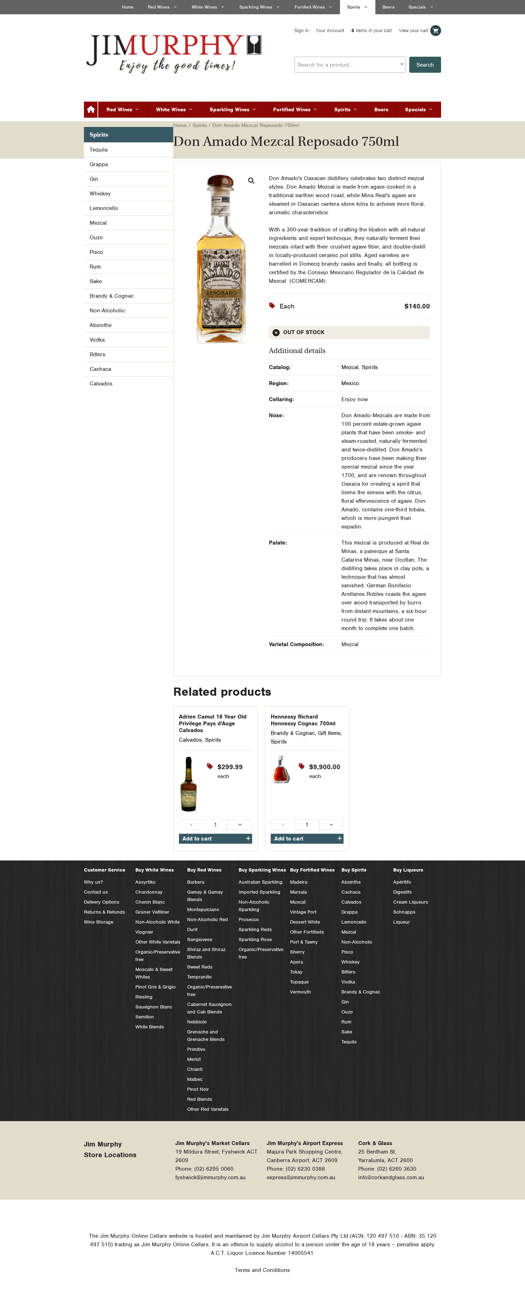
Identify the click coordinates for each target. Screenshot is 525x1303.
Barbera (195, 882)
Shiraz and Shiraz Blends (206, 953)
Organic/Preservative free (157, 955)
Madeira (298, 882)
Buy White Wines (154, 870)
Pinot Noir (198, 1089)
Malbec (194, 1079)
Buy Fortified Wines (312, 870)
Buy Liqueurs (408, 870)
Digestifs (402, 892)
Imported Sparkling (259, 892)
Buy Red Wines (204, 870)
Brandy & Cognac (293, 733)
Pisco (96, 252)
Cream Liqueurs (410, 902)
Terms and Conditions (262, 1270)
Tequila (99, 149)
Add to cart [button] (196, 838)
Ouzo (96, 237)
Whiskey (100, 193)
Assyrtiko (145, 882)
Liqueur (401, 922)
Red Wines (158, 7)
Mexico (350, 383)
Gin (94, 179)
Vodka (97, 339)
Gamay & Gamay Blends (205, 896)
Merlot (194, 1059)
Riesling (143, 997)
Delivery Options (101, 902)
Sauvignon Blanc (153, 1007)
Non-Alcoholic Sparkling (254, 906)
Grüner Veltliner (152, 912)
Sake (96, 281)
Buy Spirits (353, 870)
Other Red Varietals (208, 1109)
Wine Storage (98, 922)
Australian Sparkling (260, 882)
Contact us (96, 892)
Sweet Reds (199, 967)
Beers (388, 7)
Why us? (93, 882)
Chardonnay (148, 892)
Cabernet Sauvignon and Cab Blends (209, 1008)
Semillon (144, 1017)
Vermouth (300, 992)
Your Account (330, 30)
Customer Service (104, 870)
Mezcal (350, 367)
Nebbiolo (197, 1022)
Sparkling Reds (255, 929)
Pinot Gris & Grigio (155, 987)
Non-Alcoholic (107, 310)
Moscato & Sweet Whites (153, 973)
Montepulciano (203, 909)
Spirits (353, 7)
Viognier (144, 932)
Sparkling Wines (255, 7)
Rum (95, 266)
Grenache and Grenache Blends (206, 1035)
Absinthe (100, 325)
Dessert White (305, 922)
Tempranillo (199, 977)
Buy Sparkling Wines (262, 870)
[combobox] (350, 65)
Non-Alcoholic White (157, 922)
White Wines (204, 7)
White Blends (149, 1027)
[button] (251, 180)
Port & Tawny (304, 942)
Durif (192, 929)
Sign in (301, 30)
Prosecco (249, 919)
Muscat (298, 902)
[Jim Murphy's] (175, 52)
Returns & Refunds (104, 912)
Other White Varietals (157, 942)
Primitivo (196, 1049)
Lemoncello (104, 208)
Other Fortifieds (307, 932)
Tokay (296, 972)
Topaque (299, 982)
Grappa (99, 164)
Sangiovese (199, 939)
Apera (296, 962)
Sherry (297, 952)
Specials (417, 7)
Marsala (298, 892)
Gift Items (329, 733)
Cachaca (100, 369)
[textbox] (350, 65)
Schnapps (404, 912)
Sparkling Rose (255, 939)
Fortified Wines (310, 7)
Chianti (194, 1069)
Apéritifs (402, 882)
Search (425, 64)
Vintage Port (303, 912)
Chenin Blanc (150, 902)
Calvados (190, 740)
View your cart (413, 30)
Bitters (97, 354)
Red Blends (199, 1099)
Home (128, 7)
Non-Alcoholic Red (207, 919)
